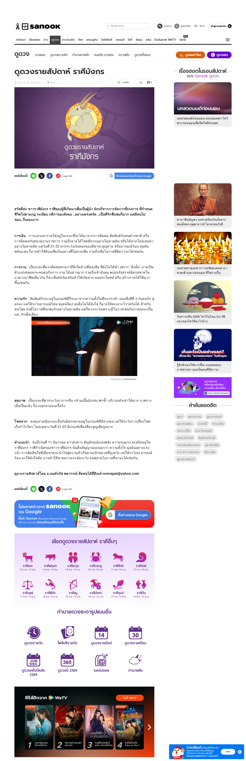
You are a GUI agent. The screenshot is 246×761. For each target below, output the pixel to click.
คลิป (148, 40)
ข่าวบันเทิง (68, 40)
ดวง (22, 277)
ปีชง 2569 (210, 452)
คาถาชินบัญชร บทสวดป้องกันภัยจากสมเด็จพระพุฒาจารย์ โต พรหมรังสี (201, 221)
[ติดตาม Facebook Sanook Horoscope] (203, 387)
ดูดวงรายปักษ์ (214, 416)
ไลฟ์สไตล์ (106, 40)
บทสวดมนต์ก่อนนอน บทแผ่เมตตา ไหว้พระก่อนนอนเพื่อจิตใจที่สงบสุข (202, 120)
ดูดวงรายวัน (194, 416)
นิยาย (183, 40)
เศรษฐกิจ (92, 40)
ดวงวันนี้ (202, 423)
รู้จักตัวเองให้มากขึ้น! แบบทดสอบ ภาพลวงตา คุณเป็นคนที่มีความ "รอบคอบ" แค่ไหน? (199, 369)
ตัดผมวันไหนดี (185, 438)
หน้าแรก (21, 40)
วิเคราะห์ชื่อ (183, 431)
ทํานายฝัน (218, 423)
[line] (33, 176)
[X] (41, 176)
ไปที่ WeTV (129, 698)
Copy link (67, 176)
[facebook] (50, 176)
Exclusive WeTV (165, 40)
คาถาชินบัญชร (204, 431)
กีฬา (80, 40)
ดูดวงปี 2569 (212, 445)
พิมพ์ (53, 82)
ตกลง (228, 751)
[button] (108, 26)
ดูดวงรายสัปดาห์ (186, 459)
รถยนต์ (120, 40)
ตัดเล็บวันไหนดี (207, 438)
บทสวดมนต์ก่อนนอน (188, 445)
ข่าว (45, 40)
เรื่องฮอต (34, 40)
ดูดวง (55, 40)
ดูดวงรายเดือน (185, 423)
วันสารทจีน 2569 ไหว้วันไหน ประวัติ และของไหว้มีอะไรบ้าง (201, 318)
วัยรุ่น (138, 40)
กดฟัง (126, 82)
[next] (149, 727)
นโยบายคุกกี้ (213, 756)
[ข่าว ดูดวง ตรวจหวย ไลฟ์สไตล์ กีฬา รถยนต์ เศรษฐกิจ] (37, 26)
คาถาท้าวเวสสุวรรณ (188, 452)
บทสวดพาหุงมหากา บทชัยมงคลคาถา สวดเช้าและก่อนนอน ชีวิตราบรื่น (202, 270)
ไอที (130, 40)
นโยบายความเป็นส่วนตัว (195, 756)
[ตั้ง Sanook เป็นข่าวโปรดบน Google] (84, 512)
